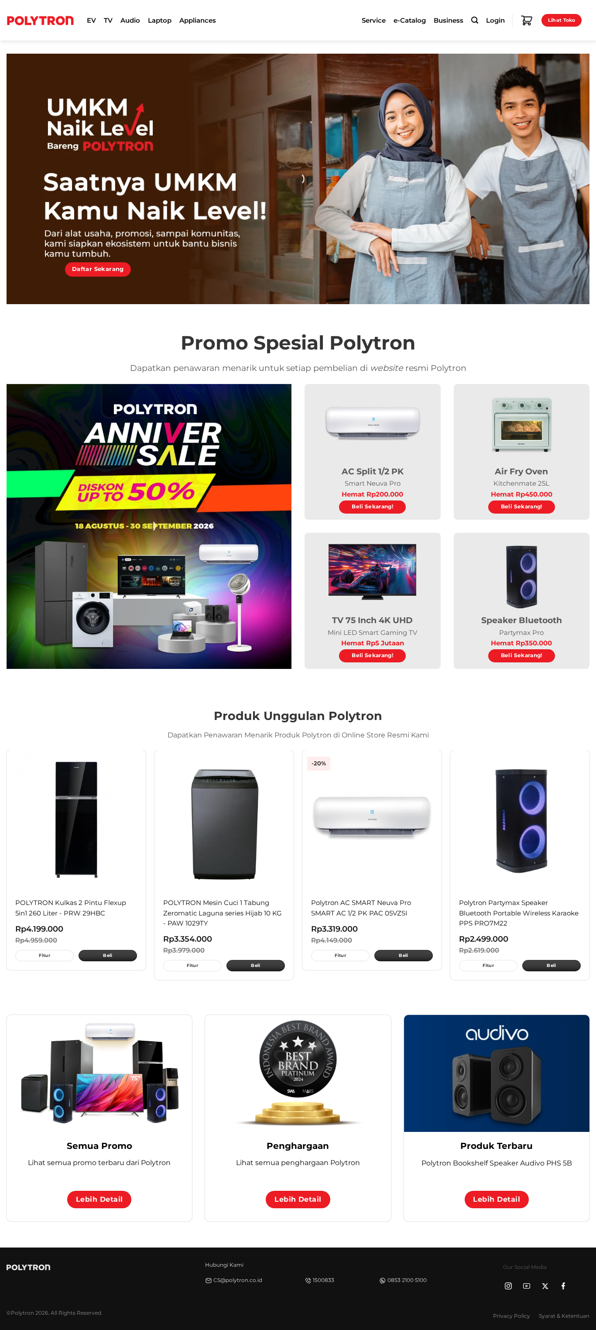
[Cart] (527, 20)
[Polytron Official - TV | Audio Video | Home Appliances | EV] (40, 20)
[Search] (474, 20)
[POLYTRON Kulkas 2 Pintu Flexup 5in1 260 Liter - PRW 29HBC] (76, 819)
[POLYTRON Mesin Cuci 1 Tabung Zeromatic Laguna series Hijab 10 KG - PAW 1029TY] (224, 819)
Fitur (44, 955)
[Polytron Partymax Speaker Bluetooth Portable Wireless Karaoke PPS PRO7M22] (519, 819)
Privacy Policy (511, 1316)
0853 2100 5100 (407, 1280)
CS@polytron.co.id (237, 1280)
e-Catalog (410, 20)
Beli (107, 955)
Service (374, 20)
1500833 (323, 1280)
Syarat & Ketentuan (564, 1316)
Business (448, 20)
